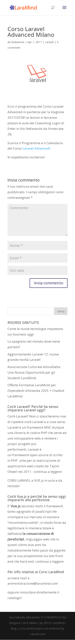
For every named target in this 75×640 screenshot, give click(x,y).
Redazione (17, 42)
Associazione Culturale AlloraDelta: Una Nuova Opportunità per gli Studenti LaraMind (34, 372)
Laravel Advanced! (36, 148)
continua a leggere (47, 471)
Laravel (49, 42)
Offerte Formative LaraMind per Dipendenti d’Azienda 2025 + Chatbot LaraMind (36, 390)
